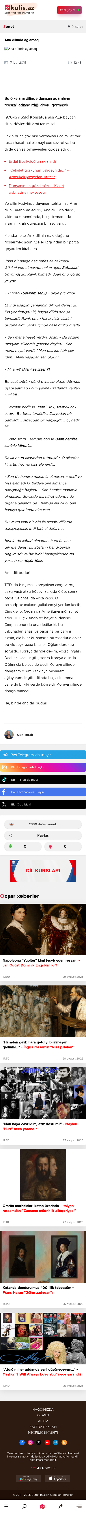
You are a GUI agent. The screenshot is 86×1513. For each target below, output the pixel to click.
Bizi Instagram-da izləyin (27, 767)
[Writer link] (60, 1506)
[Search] (24, 1506)
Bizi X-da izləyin (21, 804)
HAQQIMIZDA (43, 1409)
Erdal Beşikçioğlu (32, 161)
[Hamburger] (6, 1506)
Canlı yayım (67, 10)
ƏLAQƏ (43, 1415)
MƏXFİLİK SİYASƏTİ (43, 1432)
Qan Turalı (25, 734)
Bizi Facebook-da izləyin (27, 792)
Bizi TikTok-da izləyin (25, 779)
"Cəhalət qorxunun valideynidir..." (39, 173)
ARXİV (43, 1421)
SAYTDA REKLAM (43, 1427)
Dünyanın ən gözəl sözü (36, 189)
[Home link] (42, 1506)
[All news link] (79, 1506)
